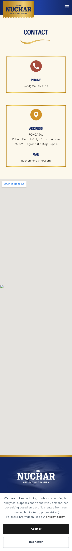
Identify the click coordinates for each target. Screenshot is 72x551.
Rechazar (36, 542)
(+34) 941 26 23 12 (36, 86)
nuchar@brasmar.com (36, 160)
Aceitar (36, 529)
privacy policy (55, 517)
